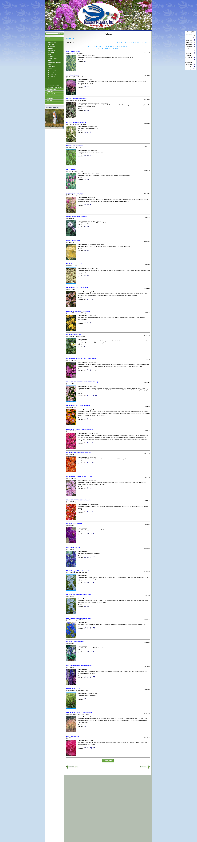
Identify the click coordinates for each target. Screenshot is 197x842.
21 (119, 46)
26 (98, 48)
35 (115, 48)
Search (61, 33)
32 (109, 48)
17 (112, 46)
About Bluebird (51, 96)
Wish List (49, 100)
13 (104, 46)
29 (104, 48)
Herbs (49, 60)
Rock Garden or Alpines (54, 62)
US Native (50, 68)
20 (117, 46)
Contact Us (50, 98)
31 (107, 48)
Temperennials (52, 70)
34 (113, 48)
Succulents (51, 72)
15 (108, 46)
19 (115, 46)
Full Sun (50, 79)
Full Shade (51, 83)
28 (102, 48)
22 (121, 46)
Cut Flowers (51, 50)
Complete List (52, 42)
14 (106, 46)
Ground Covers (52, 58)
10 (99, 46)
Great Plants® (52, 74)
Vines (49, 64)
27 (100, 48)
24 (124, 46)
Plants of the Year (51, 93)
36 (117, 48)
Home (48, 37)
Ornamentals (51, 46)
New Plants (51, 44)
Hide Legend (189, 34)
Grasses (50, 56)
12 (102, 46)
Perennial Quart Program (55, 87)
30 (106, 48)
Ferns (49, 54)
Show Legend (70, 38)
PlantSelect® (51, 77)
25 (126, 46)
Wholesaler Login (51, 89)
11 (100, 46)
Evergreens (51, 52)
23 (123, 46)
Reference (49, 102)
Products (49, 40)
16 (110, 46)
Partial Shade (51, 81)
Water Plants (51, 66)
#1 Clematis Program (53, 85)
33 (111, 48)
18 (113, 46)
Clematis (50, 48)
